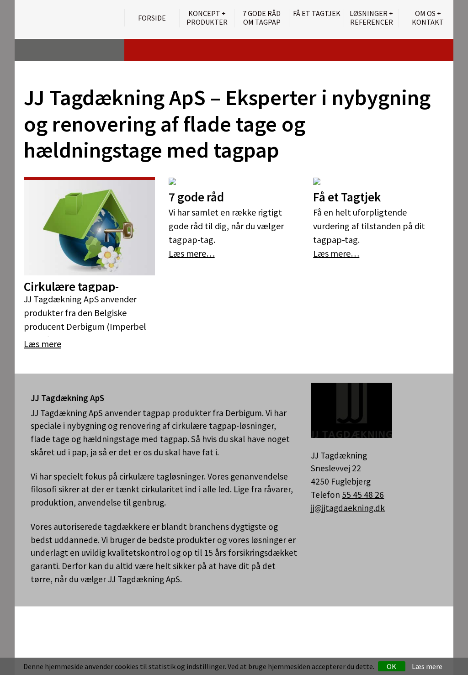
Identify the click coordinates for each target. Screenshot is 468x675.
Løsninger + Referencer (371, 17)
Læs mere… (192, 253)
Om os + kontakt (428, 17)
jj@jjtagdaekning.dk (348, 507)
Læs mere (427, 666)
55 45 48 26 (363, 494)
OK (391, 666)
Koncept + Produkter (207, 17)
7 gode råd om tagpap (262, 17)
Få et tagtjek (316, 13)
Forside (152, 17)
